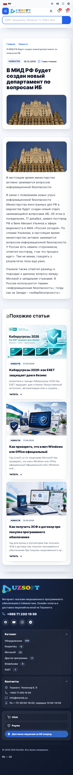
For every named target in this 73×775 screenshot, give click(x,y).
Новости (23, 44)
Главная (11, 44)
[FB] (52, 3)
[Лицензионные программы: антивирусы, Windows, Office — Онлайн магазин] (28, 11)
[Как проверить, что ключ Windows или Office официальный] (36, 418)
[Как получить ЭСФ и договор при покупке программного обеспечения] (36, 498)
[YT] (57, 3)
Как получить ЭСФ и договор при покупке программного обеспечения (34, 532)
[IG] (63, 3)
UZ (10, 756)
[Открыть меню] (5, 11)
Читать (13, 394)
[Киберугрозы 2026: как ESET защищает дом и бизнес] (36, 342)
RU (3, 756)
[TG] (68, 3)
